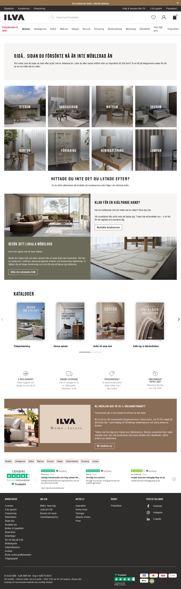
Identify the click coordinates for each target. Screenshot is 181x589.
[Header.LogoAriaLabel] (14, 17)
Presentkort (171, 8)
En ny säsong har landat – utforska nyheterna (90, 3)
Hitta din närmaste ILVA (23, 272)
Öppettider (9, 8)
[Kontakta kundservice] (47, 215)
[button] (151, 581)
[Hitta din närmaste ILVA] (133, 258)
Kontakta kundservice (108, 227)
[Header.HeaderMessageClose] (177, 3)
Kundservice (24, 8)
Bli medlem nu (104, 445)
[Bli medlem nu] (47, 425)
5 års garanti (156, 8)
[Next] (178, 319)
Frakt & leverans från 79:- (134, 8)
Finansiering (39, 8)
